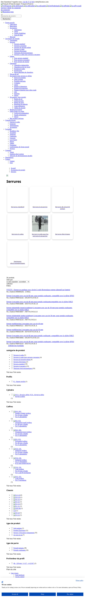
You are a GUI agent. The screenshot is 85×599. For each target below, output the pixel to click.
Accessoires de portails (18, 170)
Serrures (13, 172)
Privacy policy (79, 580)
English (32, 6)
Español (43, 6)
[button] (16, 346)
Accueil (13, 168)
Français (8, 6)
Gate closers (14, 573)
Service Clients (6, 8)
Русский (78, 6)
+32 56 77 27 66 (28, 2)
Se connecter (16, 8)
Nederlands (56, 6)
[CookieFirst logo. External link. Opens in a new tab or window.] (2, 582)
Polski (67, 6)
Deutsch (20, 6)
